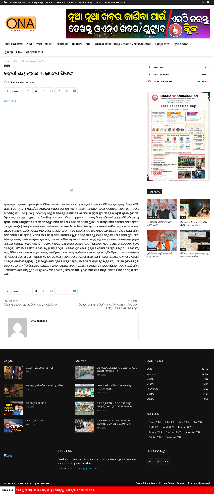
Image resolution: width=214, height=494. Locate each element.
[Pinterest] (43, 90)
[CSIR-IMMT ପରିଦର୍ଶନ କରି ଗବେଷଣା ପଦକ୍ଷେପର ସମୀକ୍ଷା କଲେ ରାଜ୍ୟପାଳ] (84, 425)
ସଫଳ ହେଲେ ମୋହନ (35, 420)
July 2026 (169, 422)
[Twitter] (203, 2)
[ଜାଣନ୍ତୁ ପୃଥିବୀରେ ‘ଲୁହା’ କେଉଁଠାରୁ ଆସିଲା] (13, 390)
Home (7, 61)
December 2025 (173, 432)
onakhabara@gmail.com (83, 468)
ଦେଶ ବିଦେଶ (152, 218)
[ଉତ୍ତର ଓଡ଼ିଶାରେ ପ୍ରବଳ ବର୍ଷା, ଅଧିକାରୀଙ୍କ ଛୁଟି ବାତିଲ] (195, 209)
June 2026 (184, 422)
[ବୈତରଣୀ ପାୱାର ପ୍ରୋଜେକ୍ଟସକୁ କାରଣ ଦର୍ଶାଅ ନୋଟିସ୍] (195, 240)
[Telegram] (74, 90)
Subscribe (202, 81)
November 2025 (192, 432)
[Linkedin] (59, 90)
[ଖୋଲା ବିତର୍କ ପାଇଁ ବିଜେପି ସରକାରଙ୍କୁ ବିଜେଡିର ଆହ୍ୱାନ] (84, 390)
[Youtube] (208, 2)
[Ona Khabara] (6, 82)
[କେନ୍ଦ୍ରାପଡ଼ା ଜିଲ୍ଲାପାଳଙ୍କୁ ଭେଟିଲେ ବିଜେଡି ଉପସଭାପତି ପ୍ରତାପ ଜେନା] (84, 373)
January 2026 (155, 432)
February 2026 (185, 427)
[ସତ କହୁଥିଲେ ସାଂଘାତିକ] (13, 408)
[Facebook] (199, 2)
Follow (203, 74)
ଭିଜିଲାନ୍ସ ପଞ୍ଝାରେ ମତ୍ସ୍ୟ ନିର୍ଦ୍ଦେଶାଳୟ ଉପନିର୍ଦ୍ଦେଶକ (31, 304)
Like (205, 67)
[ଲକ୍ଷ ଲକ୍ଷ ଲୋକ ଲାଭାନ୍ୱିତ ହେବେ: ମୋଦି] (162, 209)
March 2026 (168, 427)
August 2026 (154, 422)
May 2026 (197, 422)
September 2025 (173, 437)
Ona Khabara (17, 82)
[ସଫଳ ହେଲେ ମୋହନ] (13, 425)
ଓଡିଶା (14, 61)
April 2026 (153, 427)
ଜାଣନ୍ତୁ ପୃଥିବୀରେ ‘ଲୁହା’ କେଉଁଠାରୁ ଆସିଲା (44, 385)
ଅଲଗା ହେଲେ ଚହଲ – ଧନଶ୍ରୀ (39, 367)
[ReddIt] (66, 90)
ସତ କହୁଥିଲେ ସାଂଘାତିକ (36, 403)
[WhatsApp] (51, 90)
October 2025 (155, 437)
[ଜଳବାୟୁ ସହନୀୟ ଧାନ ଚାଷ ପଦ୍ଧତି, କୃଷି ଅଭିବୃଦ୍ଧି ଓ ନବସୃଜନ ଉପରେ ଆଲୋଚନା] (84, 408)
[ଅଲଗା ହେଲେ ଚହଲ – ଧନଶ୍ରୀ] (13, 373)
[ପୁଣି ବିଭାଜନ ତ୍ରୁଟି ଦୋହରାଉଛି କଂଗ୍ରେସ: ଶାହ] (162, 240)
